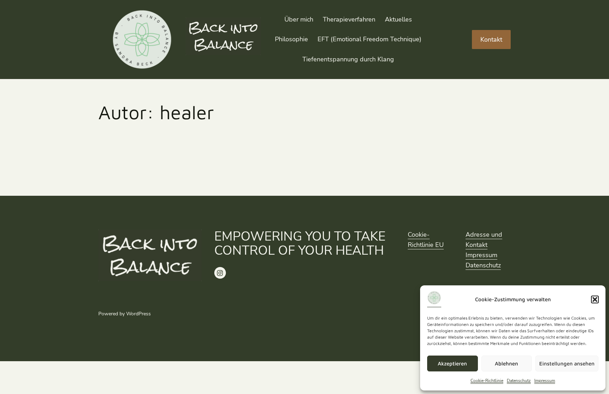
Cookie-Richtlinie (486, 380)
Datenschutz (519, 380)
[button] (594, 299)
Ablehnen (506, 363)
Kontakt (491, 39)
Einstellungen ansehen (567, 363)
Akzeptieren (452, 363)
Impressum (544, 380)
